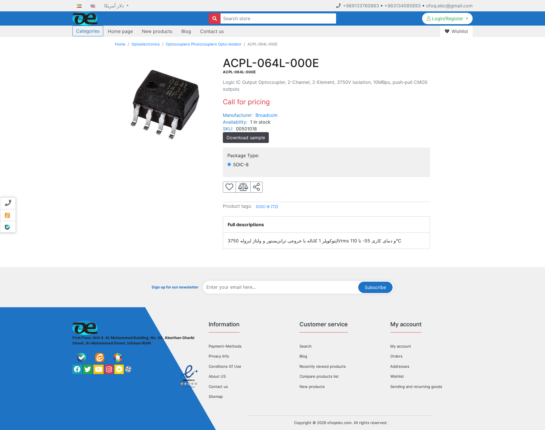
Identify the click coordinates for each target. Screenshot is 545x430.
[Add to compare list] (243, 187)
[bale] (81, 357)
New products (157, 31)
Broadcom (266, 115)
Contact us (212, 31)
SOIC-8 (267, 206)
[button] (256, 187)
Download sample (246, 137)
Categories (88, 31)
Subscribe (375, 287)
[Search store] (215, 18)
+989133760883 (361, 6)
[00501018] (164, 105)
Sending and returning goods (416, 386)
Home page (120, 31)
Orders (396, 356)
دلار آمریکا (114, 6)
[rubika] (118, 357)
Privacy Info (219, 356)
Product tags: (237, 206)
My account (400, 346)
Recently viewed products (322, 366)
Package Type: (243, 155)
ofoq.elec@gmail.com (449, 6)
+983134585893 (402, 6)
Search (305, 346)
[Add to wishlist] (229, 187)
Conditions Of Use (225, 366)
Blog (186, 31)
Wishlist (397, 376)
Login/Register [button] (448, 18)
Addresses (399, 366)
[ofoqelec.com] (85, 18)
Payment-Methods (225, 346)
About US (217, 376)
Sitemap (216, 396)
